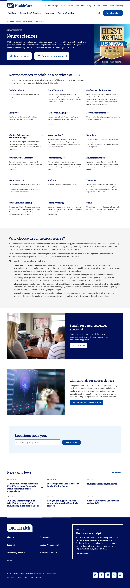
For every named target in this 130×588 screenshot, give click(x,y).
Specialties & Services (24, 21)
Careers (70, 6)
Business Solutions (47, 552)
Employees (44, 537)
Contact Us (80, 6)
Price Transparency (36, 577)
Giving (89, 6)
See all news (116, 472)
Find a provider (78, 345)
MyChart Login (53, 6)
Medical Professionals (49, 545)
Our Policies (10, 577)
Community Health (15, 552)
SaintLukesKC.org (116, 6)
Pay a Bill (97, 6)
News (105, 6)
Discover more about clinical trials (86, 402)
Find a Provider (112, 13)
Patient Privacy (22, 577)
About (63, 6)
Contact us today (82, 553)
